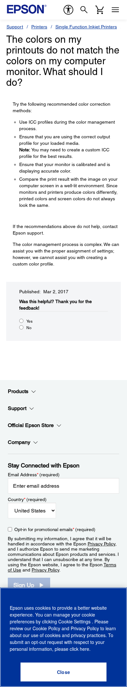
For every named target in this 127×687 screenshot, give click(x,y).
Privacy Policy (101, 543)
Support (15, 26)
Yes (29, 321)
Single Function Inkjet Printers (86, 26)
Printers (39, 26)
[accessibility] (68, 10)
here (84, 649)
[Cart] (99, 10)
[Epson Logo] (27, 9)
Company (19, 442)
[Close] (63, 672)
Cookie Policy (46, 628)
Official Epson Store (31, 425)
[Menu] (115, 10)
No (29, 328)
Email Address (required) (34, 474)
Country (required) (27, 499)
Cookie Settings (75, 621)
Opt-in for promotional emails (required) (54, 529)
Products (18, 391)
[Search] (84, 10)
